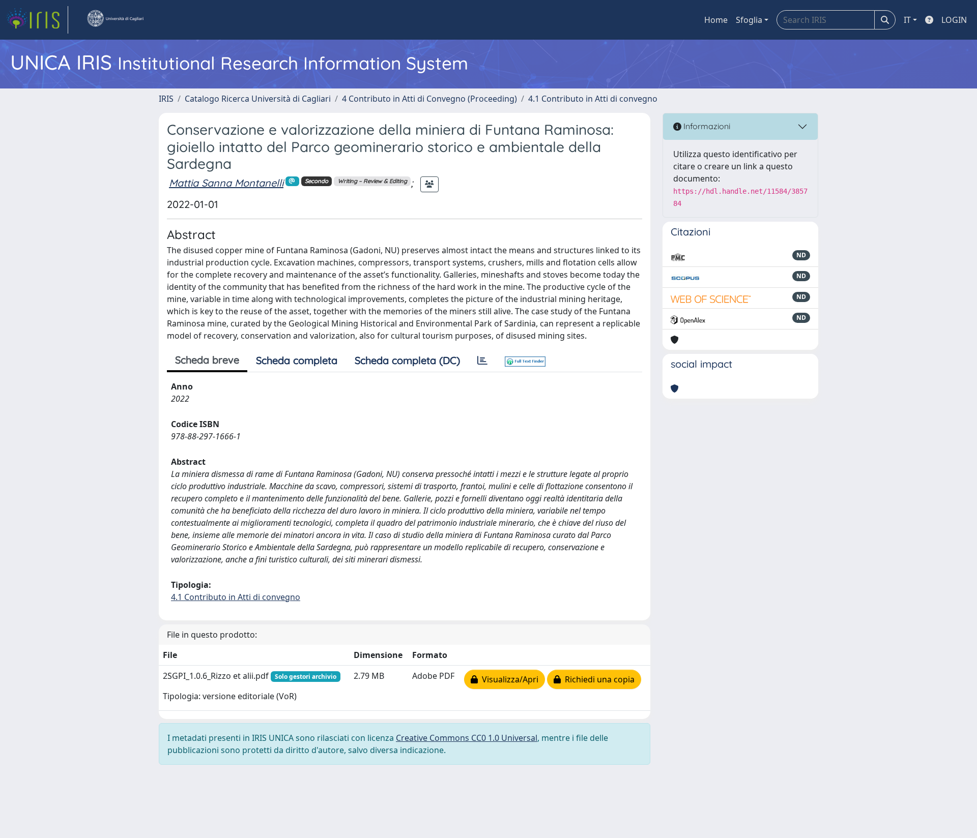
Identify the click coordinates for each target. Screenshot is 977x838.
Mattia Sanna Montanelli (226, 182)
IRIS (166, 98)
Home (716, 19)
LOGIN (954, 19)
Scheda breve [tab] (207, 359)
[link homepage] (37, 20)
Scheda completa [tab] (296, 360)
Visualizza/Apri (508, 679)
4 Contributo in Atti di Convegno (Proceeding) (429, 98)
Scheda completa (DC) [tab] (407, 360)
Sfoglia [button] (749, 19)
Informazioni (705, 126)
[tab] (482, 360)
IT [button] (907, 19)
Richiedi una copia (598, 679)
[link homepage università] (115, 20)
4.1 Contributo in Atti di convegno (592, 98)
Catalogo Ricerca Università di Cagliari (258, 98)
